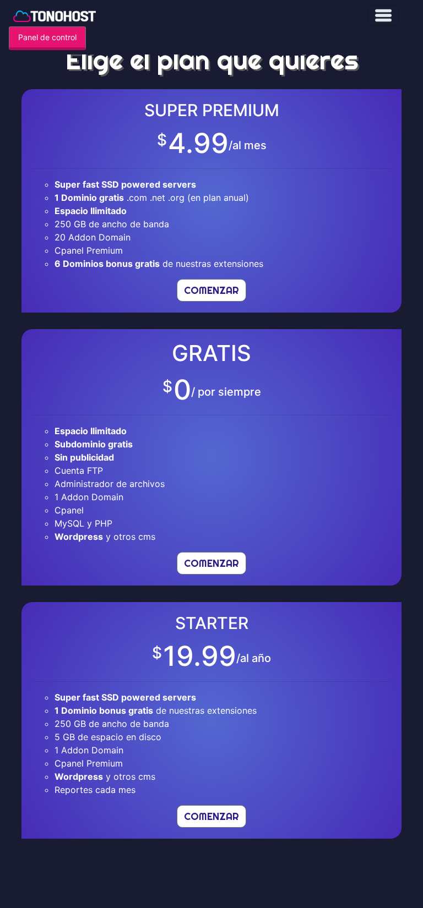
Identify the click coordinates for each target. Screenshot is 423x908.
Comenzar (211, 290)
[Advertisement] (211, 880)
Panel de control (47, 37)
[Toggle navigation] (383, 15)
